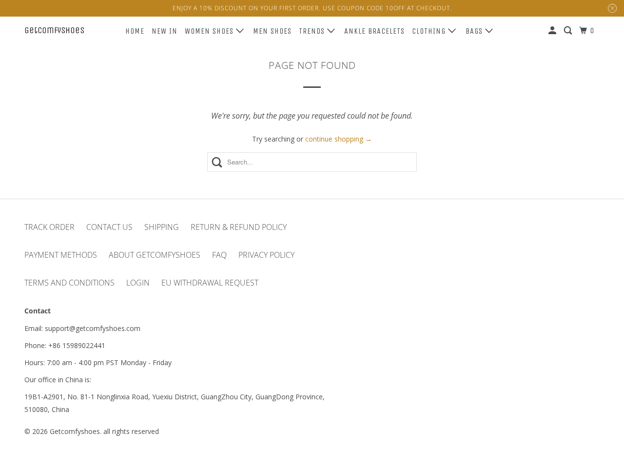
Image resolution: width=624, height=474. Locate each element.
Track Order (49, 227)
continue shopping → (338, 139)
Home (134, 31)
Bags (475, 31)
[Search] (569, 30)
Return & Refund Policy (239, 227)
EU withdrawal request (209, 282)
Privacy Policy (266, 254)
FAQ (219, 254)
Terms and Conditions (69, 282)
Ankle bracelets (374, 31)
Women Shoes (210, 31)
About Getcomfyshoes (154, 254)
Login (138, 282)
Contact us (109, 227)
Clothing (430, 31)
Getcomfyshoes (54, 30)
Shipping (161, 227)
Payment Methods (60, 254)
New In (164, 31)
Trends (313, 31)
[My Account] (553, 30)
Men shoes (272, 31)
